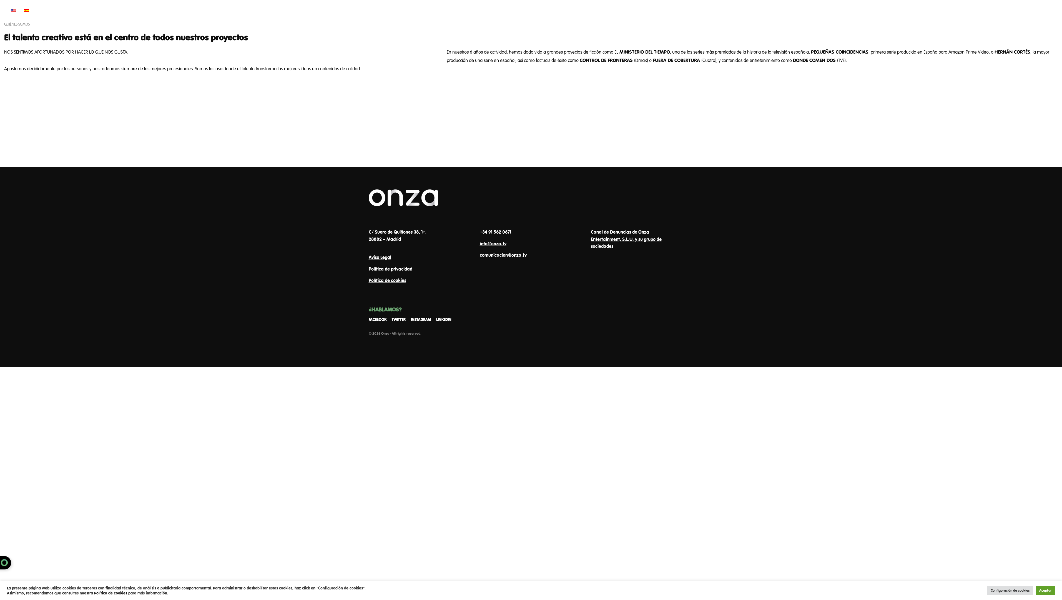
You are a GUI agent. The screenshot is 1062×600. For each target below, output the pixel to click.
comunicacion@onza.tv (503, 255)
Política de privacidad (390, 269)
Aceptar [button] (1045, 590)
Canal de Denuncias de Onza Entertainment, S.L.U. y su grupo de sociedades (626, 239)
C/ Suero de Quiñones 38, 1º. (397, 232)
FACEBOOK (377, 319)
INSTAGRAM (421, 319)
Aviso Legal (380, 257)
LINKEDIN (443, 319)
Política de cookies (387, 280)
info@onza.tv (493, 243)
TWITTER (399, 319)
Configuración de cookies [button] (1010, 590)
